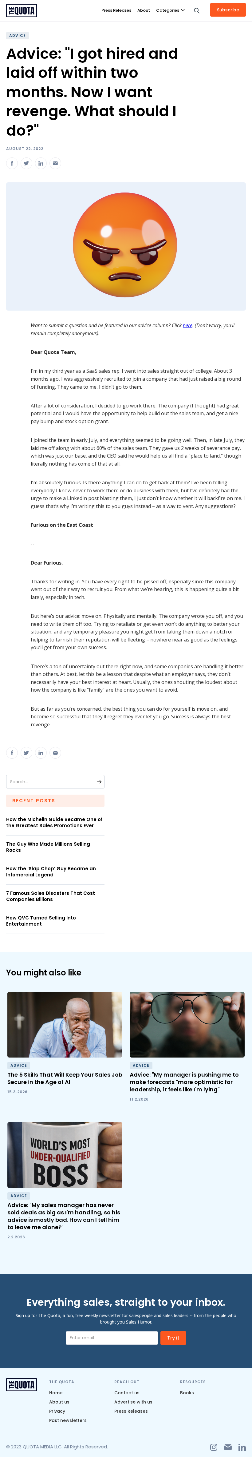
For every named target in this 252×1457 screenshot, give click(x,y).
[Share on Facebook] (12, 163)
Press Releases (116, 10)
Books (187, 1393)
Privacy (57, 1411)
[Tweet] (26, 163)
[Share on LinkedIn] (41, 163)
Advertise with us (133, 1402)
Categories (167, 10)
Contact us (127, 1393)
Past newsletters (68, 1420)
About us (59, 1402)
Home (55, 1393)
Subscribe (228, 10)
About (143, 10)
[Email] (55, 163)
